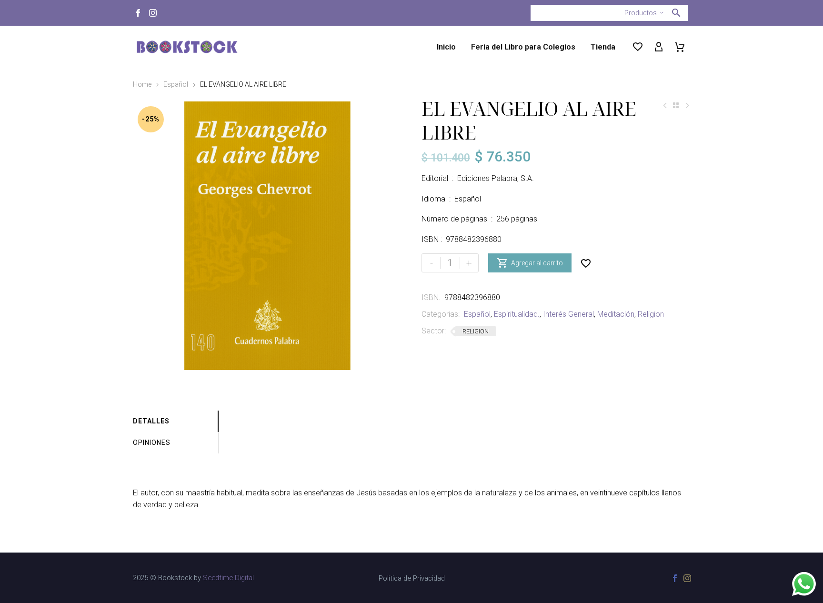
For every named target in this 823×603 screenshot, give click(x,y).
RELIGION (475, 331)
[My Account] (658, 47)
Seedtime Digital (228, 577)
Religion (651, 314)
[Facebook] (138, 13)
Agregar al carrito (530, 263)
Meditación (615, 314)
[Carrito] (679, 47)
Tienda (603, 46)
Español (175, 84)
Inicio (446, 46)
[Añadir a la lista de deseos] (585, 262)
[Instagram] (153, 13)
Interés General (568, 314)
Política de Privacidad (412, 578)
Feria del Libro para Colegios (523, 46)
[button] (676, 13)
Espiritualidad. (517, 314)
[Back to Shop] (676, 105)
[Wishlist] (637, 47)
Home (142, 84)
